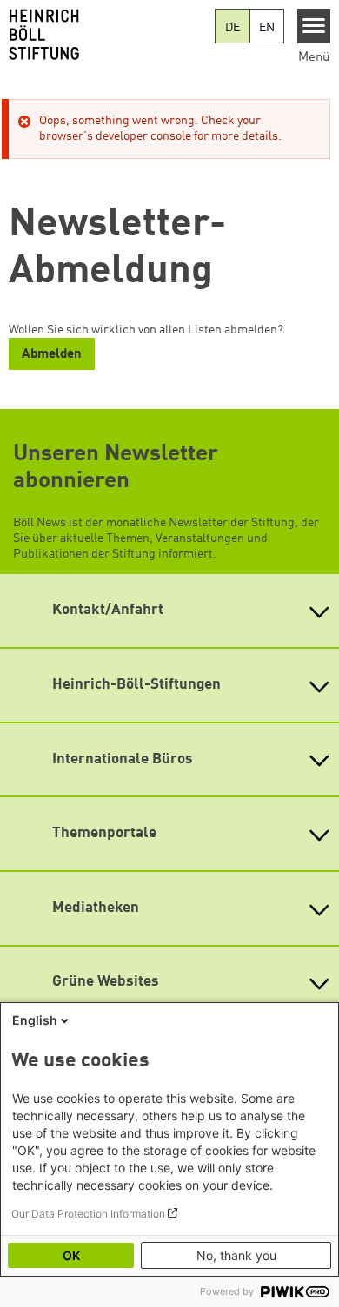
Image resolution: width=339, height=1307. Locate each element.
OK (71, 1255)
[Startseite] (107, 35)
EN (267, 28)
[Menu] (314, 26)
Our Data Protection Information (88, 1213)
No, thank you (236, 1255)
